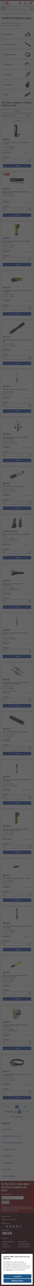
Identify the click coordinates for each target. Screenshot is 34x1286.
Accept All (17, 1276)
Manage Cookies (17, 1281)
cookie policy (9, 1270)
